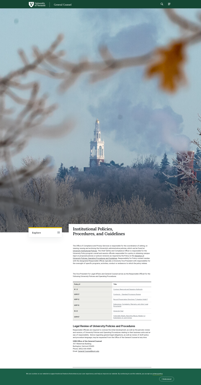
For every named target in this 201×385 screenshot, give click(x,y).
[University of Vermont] (22, 7)
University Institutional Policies (85, 251)
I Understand (166, 379)
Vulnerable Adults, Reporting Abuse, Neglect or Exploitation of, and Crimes (129, 317)
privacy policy (158, 374)
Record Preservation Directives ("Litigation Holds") (130, 299)
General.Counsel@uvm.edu (88, 351)
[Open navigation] (58, 233)
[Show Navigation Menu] (169, 3)
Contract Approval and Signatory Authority (127, 289)
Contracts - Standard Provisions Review (127, 294)
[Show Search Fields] (161, 3)
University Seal (118, 311)
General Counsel (63, 4)
